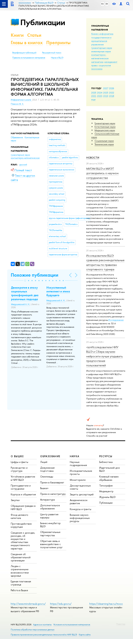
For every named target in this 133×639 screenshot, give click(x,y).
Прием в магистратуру (53, 493)
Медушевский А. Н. (20, 304)
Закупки (15, 500)
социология (105, 65)
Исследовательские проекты (81, 472)
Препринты (58, 43)
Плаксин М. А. (17, 104)
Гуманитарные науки (105, 123)
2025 (93, 92)
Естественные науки (105, 126)
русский (23, 164)
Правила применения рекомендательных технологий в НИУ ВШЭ (44, 634)
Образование (17, 137)
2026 (111, 88)
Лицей (43, 462)
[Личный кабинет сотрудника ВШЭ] (120, 4)
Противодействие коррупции (21, 525)
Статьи (34, 35)
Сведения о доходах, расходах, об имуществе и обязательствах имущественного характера (23, 540)
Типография (106, 485)
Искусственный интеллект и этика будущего (58, 291)
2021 (93, 96)
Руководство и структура (19, 469)
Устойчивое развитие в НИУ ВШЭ (23, 478)
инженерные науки (101, 51)
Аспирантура (47, 499)
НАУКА (74, 456)
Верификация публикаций (24, 52)
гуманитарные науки (101, 47)
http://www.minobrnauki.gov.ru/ (28, 603)
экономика (96, 68)
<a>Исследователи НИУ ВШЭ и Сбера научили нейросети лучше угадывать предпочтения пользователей (104, 356)
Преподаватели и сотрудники (21, 487)
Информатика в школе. (21, 99)
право (94, 65)
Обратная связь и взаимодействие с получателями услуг (51, 544)
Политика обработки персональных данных (32, 629)
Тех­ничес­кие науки (104, 144)
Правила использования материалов (28, 57)
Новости (92, 157)
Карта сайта (84, 634)
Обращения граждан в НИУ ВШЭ (23, 507)
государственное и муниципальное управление (101, 41)
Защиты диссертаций (82, 494)
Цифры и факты (19, 462)
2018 (111, 96)
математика (97, 61)
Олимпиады (46, 476)
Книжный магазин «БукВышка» (109, 478)
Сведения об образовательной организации (20, 557)
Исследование (116, 319)
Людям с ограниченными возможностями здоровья (20, 570)
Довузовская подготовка (47, 469)
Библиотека (106, 462)
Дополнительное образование (50, 507)
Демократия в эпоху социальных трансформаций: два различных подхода (24, 293)
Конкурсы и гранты (80, 509)
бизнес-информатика (102, 33)
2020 (99, 96)
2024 (99, 92)
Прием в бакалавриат (52, 482)
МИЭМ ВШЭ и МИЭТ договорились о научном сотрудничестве (102, 173)
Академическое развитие (78, 501)
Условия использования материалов (71, 624)
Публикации (42, 22)
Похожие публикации (34, 275)
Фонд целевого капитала (19, 516)
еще (93, 99)
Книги (17, 35)
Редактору (120, 624)
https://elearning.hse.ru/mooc (106, 603)
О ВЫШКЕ (17, 456)
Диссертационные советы (80, 487)
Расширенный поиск (51, 52)
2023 (105, 92)
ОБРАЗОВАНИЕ (50, 456)
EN (107, 4)
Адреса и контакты (42, 624)
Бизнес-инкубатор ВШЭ (50, 524)
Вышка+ (44, 488)
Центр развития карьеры (49, 516)
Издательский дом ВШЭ (109, 469)
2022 (111, 92)
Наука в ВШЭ (57, 57)
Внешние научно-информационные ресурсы (80, 518)
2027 (105, 88)
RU (102, 4)
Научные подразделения (78, 463)
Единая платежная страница (21, 583)
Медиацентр (106, 491)
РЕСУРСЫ (105, 456)
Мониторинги (78, 479)
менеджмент (110, 61)
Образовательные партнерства (50, 533)
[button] (25, 280)
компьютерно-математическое (100, 56)
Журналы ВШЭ (107, 497)
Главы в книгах (27, 43)
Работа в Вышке (19, 590)
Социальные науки (104, 140)
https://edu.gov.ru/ (61, 603)
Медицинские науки (105, 130)
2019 (105, 96)
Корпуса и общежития (23, 494)
